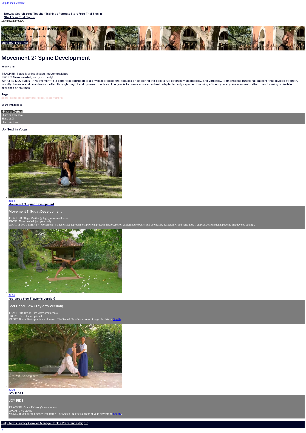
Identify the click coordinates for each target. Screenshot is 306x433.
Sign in (97, 13)
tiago (40, 97)
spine (4, 97)
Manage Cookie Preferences (59, 423)
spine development (23, 97)
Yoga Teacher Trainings (42, 13)
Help (4, 423)
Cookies (34, 423)
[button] (6, 10)
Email (19, 111)
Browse (9, 13)
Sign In (30, 17)
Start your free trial (14, 42)
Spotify (117, 319)
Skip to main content (12, 2)
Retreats (64, 13)
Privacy (23, 423)
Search (20, 13)
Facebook (7, 111)
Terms (13, 423)
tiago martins (54, 97)
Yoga (4, 66)
